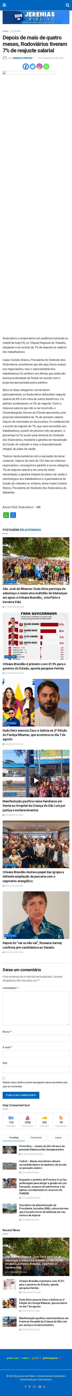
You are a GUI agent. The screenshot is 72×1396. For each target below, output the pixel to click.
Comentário (11, 988)
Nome (7, 1031)
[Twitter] (33, 66)
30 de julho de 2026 (13, 886)
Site (5, 1063)
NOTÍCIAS (15, 31)
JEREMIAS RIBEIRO (22, 58)
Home (5, 31)
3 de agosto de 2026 (13, 744)
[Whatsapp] (46, 66)
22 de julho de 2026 (13, 952)
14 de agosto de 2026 (14, 673)
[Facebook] (26, 66)
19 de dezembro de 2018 (50, 58)
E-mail (7, 1047)
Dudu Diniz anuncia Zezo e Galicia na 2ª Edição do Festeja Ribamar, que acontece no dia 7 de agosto (35, 735)
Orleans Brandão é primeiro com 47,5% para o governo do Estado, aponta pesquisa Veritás (41, 1284)
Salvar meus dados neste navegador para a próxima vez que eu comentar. (35, 1084)
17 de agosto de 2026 (14, 607)
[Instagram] (39, 66)
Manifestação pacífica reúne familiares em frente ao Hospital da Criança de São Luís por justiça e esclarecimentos (34, 805)
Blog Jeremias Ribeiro (24, 1376)
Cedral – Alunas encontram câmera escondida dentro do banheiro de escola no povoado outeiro (42, 1164)
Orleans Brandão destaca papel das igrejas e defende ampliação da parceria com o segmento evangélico (33, 876)
